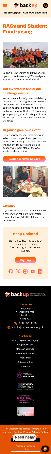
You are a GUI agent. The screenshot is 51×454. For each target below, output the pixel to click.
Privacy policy (25, 362)
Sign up (25, 260)
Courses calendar (25, 349)
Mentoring (25, 357)
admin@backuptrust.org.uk (28, 327)
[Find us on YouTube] (33, 271)
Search (45, 5)
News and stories (25, 353)
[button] (5, 6)
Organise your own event (22, 130)
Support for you (25, 344)
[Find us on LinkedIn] (40, 271)
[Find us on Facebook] (10, 271)
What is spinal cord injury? (26, 340)
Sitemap (25, 366)
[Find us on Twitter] (18, 271)
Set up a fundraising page (24, 159)
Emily (14, 217)
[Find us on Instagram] (25, 271)
